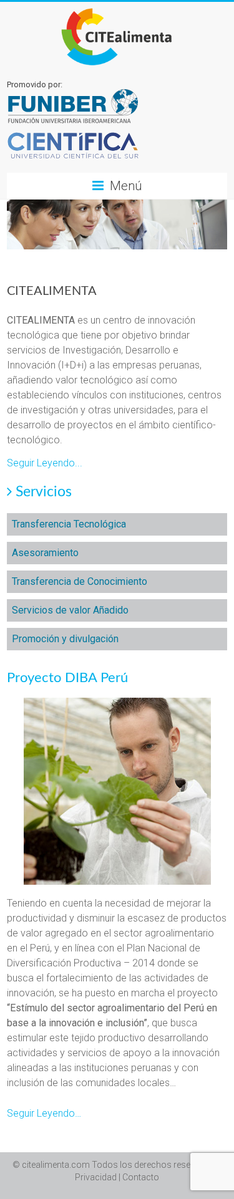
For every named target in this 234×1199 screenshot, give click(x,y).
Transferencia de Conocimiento (79, 581)
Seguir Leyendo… (44, 1113)
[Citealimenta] (117, 10)
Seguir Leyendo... (44, 463)
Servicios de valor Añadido (70, 610)
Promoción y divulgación (65, 639)
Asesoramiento (45, 553)
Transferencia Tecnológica (69, 524)
